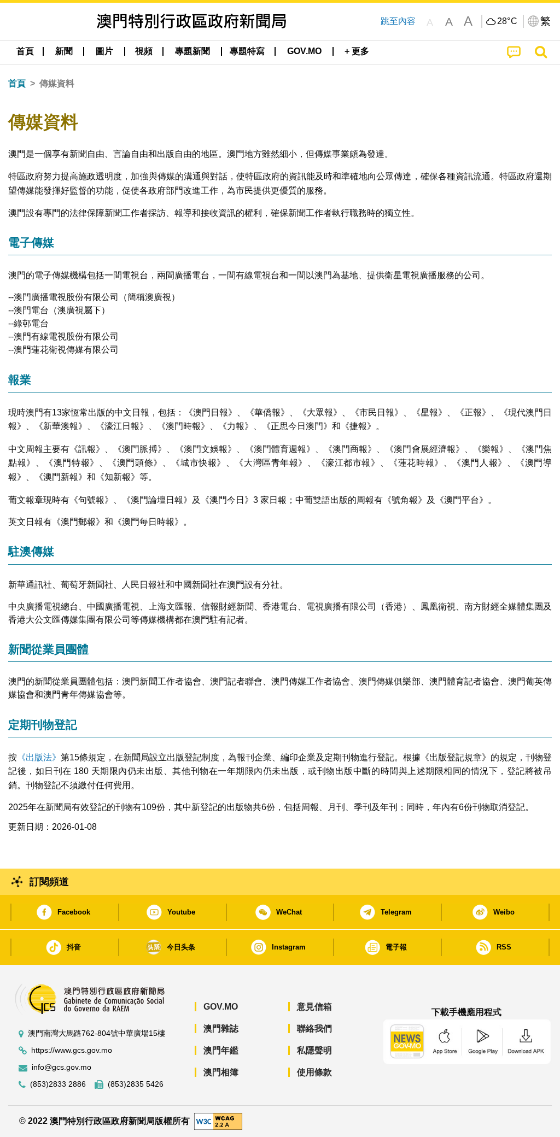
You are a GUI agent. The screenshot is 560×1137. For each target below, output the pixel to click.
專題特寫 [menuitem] (247, 51)
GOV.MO (220, 1006)
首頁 (17, 83)
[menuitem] (64, 51)
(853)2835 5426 (136, 1084)
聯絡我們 (314, 1028)
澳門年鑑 (220, 1050)
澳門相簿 (220, 1072)
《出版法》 (39, 757)
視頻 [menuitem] (144, 51)
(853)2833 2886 (58, 1084)
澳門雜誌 (220, 1028)
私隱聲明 (314, 1050)
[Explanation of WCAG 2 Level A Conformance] (218, 1121)
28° (507, 21)
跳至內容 (398, 21)
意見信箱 (314, 1006)
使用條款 (314, 1072)
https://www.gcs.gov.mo (71, 1050)
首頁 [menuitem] (25, 51)
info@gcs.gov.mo (61, 1067)
